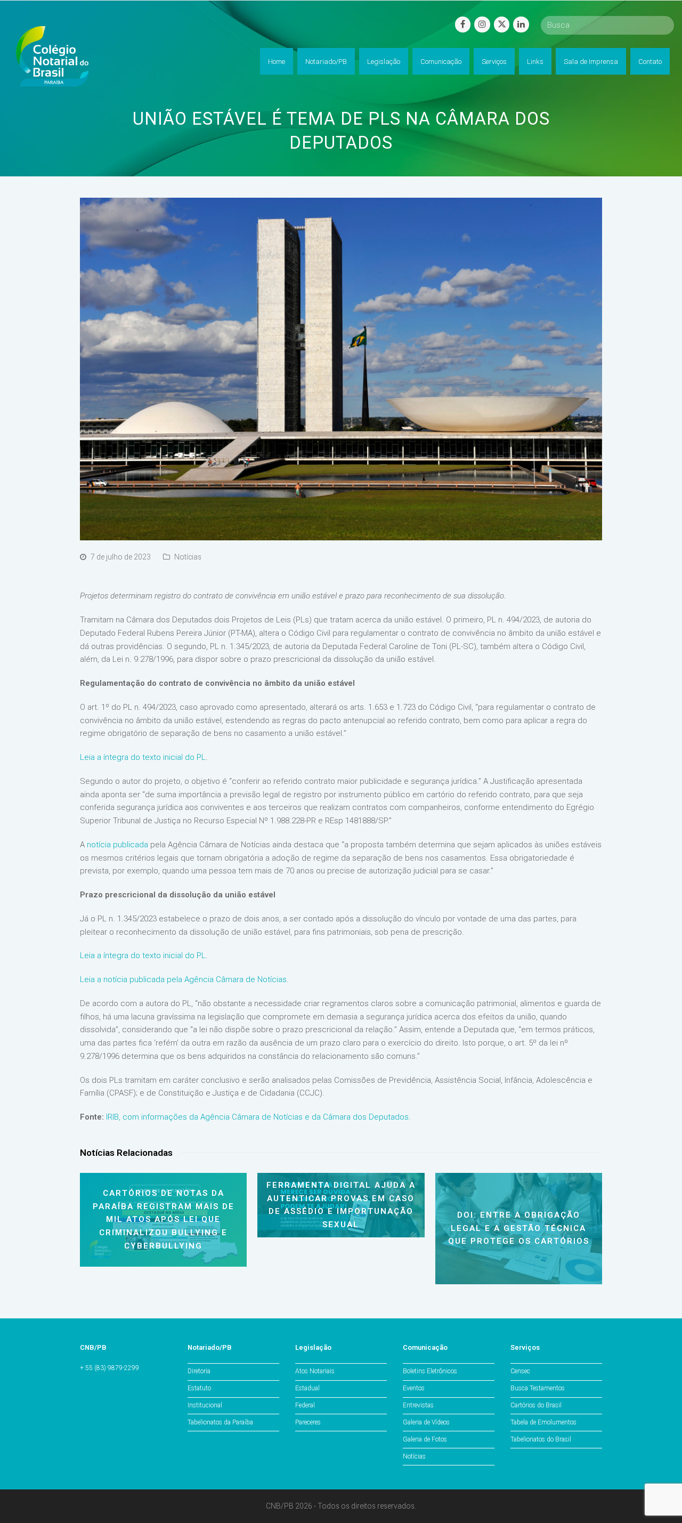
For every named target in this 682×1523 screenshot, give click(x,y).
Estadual (307, 1388)
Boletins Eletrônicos (430, 1371)
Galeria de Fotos (425, 1439)
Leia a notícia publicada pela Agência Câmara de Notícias (183, 979)
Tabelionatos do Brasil (540, 1439)
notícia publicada (117, 844)
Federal (305, 1405)
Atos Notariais (315, 1371)
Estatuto (199, 1388)
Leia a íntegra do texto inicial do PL (143, 757)
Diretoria (199, 1371)
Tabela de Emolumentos (543, 1422)
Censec (520, 1371)
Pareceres (308, 1422)
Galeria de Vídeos (426, 1422)
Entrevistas (418, 1405)
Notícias (187, 557)
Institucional (205, 1405)
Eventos (414, 1388)
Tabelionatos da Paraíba (220, 1422)
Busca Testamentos (537, 1388)
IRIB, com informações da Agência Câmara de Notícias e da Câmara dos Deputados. (258, 1117)
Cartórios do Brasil (536, 1405)
